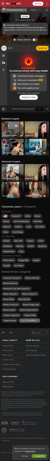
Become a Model (32, 346)
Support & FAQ (8, 382)
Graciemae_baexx (11, 206)
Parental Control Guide (11, 364)
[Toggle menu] (3, 3)
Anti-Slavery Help (9, 369)
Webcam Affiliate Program (36, 355)
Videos (35, 10)
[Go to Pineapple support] (4, 430)
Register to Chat (28, 97)
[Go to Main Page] (15, 3)
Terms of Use (7, 350)
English (38, 333)
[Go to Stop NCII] (17, 430)
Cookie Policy (30, 451)
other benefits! (33, 93)
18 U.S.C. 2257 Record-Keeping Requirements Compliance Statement (24, 439)
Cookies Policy (8, 360)
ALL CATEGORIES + (29, 320)
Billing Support (8, 387)
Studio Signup (31, 350)
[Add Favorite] (4, 48)
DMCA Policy (7, 355)
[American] (5, 216)
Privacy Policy (7, 346)
